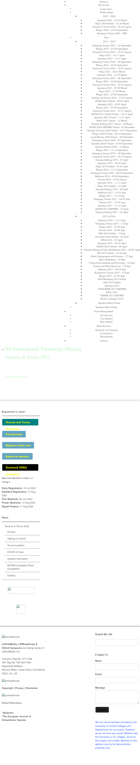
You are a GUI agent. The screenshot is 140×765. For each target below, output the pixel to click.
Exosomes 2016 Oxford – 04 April (112, 236)
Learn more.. (106, 9)
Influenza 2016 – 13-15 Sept (112, 220)
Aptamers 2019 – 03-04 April (112, 163)
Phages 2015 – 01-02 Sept (112, 275)
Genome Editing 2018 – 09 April (112, 189)
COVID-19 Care (15, 552)
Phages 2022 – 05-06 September (112, 94)
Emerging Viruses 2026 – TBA (112, 33)
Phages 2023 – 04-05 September (112, 81)
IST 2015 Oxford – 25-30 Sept (112, 253)
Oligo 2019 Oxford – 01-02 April (112, 166)
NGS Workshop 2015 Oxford (112, 279)
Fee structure (14, 434)
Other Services (104, 326)
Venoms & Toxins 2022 (17, 526)
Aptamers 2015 (111, 285)
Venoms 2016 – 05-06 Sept (112, 230)
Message (100, 687)
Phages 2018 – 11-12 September (112, 169)
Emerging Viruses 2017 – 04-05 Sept (112, 199)
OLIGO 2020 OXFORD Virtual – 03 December (112, 127)
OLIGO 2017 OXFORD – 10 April (112, 208)
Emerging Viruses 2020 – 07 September (111, 140)
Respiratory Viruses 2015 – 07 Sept (112, 272)
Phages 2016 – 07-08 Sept (112, 226)
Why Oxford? (106, 321)
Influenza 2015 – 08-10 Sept (112, 269)
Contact (104, 340)
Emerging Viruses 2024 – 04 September (111, 61)
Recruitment (106, 336)
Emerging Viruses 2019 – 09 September (111, 153)
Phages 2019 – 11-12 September (112, 150)
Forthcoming (106, 12)
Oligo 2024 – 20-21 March (112, 71)
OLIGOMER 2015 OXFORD (112, 289)
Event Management (103, 311)
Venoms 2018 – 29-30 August (112, 179)
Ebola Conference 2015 (112, 298)
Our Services (106, 315)
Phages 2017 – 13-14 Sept (112, 195)
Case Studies (106, 318)
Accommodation (15, 545)
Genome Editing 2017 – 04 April (112, 212)
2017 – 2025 (109, 41)
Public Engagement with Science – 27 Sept (112, 256)
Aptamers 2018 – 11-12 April (112, 182)
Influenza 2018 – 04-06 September (112, 176)
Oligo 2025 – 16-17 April (112, 55)
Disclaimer (32, 688)
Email (98, 674)
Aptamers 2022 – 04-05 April (112, 104)
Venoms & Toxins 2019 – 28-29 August (111, 156)
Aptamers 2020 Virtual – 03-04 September (112, 143)
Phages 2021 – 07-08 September (112, 107)
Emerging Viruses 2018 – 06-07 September (112, 172)
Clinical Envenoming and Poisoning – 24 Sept (112, 262)
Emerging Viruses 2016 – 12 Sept (112, 223)
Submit (102, 709)
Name (98, 660)
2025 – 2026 (109, 16)
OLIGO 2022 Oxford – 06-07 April (112, 101)
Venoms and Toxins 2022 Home (18, 422)
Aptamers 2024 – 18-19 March (112, 74)
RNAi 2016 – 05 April (112, 240)
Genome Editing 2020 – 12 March (112, 146)
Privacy (19, 688)
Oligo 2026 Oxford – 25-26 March (112, 23)
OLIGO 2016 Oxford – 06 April (112, 246)
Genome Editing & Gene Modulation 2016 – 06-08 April (112, 249)
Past (106, 37)
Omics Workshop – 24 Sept (112, 259)
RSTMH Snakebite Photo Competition (20, 567)
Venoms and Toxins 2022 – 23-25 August (112, 97)
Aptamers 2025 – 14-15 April (112, 58)
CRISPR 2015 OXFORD (112, 295)
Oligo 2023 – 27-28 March (112, 91)
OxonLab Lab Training (106, 330)
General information (17, 558)
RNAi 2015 (112, 292)
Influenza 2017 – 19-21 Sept (112, 192)
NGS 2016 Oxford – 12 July (112, 233)
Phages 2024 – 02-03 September (112, 65)
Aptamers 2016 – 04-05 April (112, 243)
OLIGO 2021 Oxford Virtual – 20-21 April (112, 114)
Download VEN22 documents (16, 468)
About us (103, 1)
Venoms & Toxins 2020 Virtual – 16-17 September (112, 130)
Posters (11, 531)
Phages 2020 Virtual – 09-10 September (112, 133)
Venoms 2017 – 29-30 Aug (112, 202)
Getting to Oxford (16, 538)
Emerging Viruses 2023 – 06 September (111, 78)
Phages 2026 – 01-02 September (112, 30)
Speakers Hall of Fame (109, 303)
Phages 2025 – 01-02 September (112, 48)
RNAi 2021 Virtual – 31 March (112, 120)
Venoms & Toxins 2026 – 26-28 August (111, 26)
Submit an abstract (17, 456)
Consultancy (106, 333)
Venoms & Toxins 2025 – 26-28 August (111, 52)
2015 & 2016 (109, 216)
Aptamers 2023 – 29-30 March (112, 88)
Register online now (18, 445)
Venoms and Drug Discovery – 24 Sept (112, 266)
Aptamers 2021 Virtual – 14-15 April (112, 117)
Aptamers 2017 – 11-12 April (112, 205)
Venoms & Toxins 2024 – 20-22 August (111, 68)
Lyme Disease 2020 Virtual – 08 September (112, 137)
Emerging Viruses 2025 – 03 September (111, 45)
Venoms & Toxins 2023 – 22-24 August (111, 84)
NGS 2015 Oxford (112, 282)
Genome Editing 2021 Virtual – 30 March (112, 123)
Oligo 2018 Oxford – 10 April (112, 186)
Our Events (103, 5)
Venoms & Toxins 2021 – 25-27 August (111, 110)
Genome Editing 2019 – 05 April (112, 159)
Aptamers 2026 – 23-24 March (112, 20)
